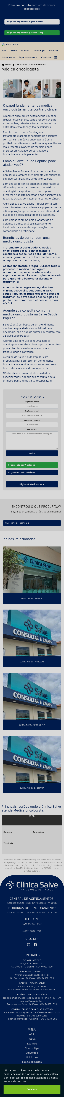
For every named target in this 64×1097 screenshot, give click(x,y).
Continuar (32, 1089)
